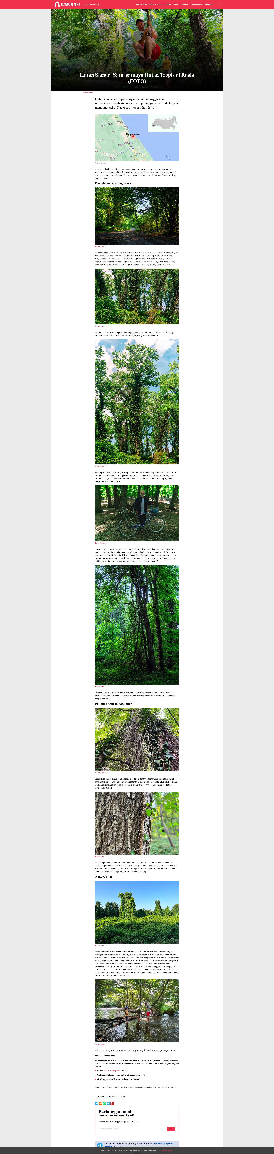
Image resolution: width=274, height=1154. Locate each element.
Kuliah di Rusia (196, 4)
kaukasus (113, 1097)
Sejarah (184, 4)
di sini (129, 1150)
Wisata (168, 4)
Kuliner (176, 4)
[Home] (57, 4)
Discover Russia (156, 4)
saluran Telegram (112, 1071)
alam (123, 1097)
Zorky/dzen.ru (87, 93)
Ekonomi (209, 4)
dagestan (101, 1097)
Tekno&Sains (141, 4)
